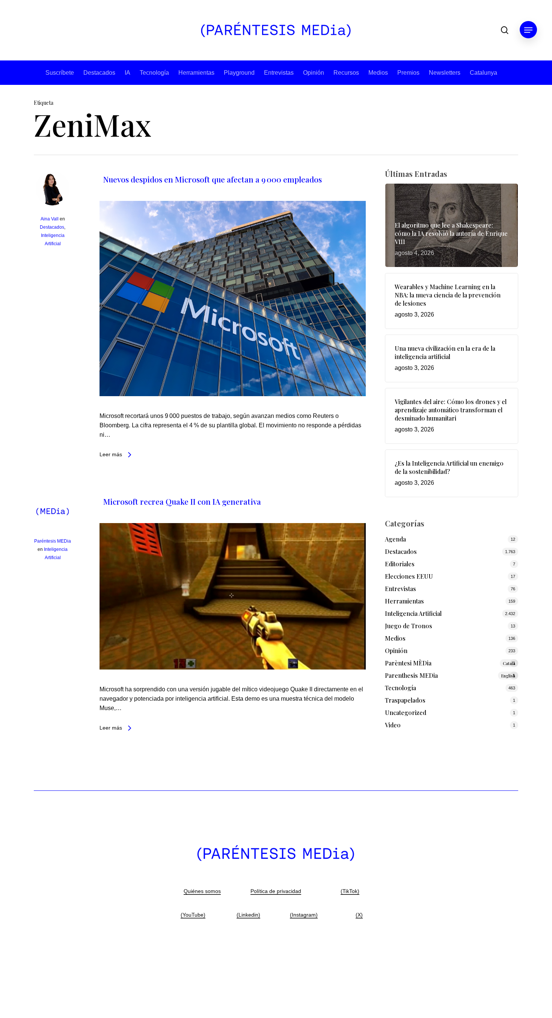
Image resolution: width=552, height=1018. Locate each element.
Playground (239, 72)
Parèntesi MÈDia (450, 663)
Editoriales (400, 564)
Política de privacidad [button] (275, 891)
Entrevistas (279, 72)
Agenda (395, 539)
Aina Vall (50, 219)
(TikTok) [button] (350, 891)
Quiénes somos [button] (202, 891)
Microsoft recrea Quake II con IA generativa (182, 501)
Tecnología (154, 72)
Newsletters (444, 72)
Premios (408, 72)
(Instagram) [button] (304, 915)
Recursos (346, 72)
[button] (528, 30)
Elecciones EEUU (409, 576)
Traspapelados (405, 700)
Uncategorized (405, 712)
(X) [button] (359, 915)
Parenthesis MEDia (450, 675)
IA (127, 72)
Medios (378, 72)
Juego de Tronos (408, 626)
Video (393, 725)
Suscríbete (59, 72)
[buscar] (504, 30)
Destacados (99, 72)
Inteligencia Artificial (413, 613)
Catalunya (483, 72)
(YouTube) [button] (193, 915)
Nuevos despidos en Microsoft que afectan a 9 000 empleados (212, 179)
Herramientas (196, 72)
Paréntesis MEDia (52, 541)
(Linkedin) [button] (248, 915)
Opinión (313, 72)
